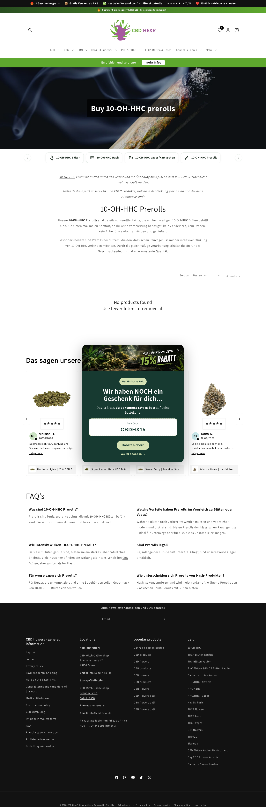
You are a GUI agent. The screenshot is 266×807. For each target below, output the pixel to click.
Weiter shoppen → (133, 453)
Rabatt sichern (133, 445)
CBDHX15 (133, 429)
